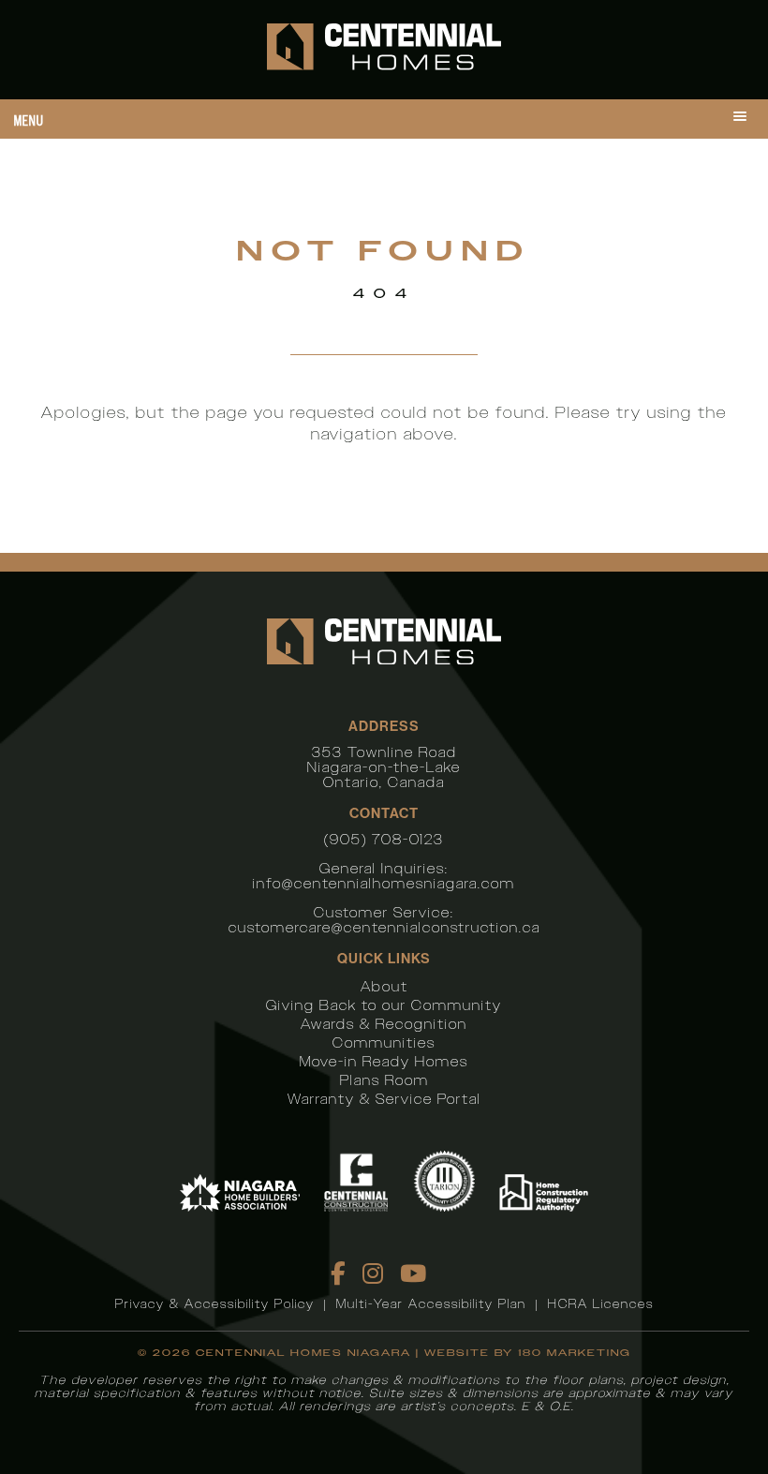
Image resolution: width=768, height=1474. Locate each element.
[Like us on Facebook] (339, 1273)
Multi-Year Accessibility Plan (431, 1304)
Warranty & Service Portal (384, 1099)
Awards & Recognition (384, 1024)
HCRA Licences (601, 1304)
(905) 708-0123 (384, 839)
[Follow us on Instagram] (373, 1273)
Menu (29, 120)
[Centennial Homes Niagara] (384, 49)
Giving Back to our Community (384, 1005)
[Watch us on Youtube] (414, 1273)
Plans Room (384, 1080)
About (384, 986)
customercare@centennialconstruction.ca (384, 927)
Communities (384, 1042)
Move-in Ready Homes (384, 1061)
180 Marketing (574, 1352)
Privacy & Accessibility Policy (215, 1304)
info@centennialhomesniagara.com (384, 883)
